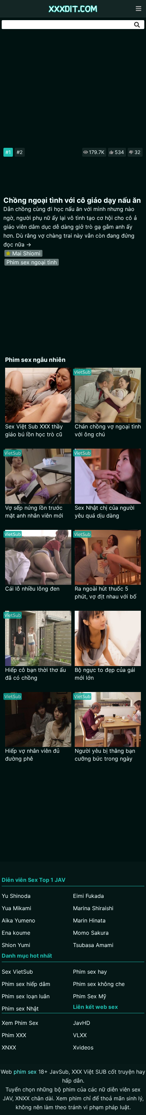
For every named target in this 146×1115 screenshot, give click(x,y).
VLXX (80, 1035)
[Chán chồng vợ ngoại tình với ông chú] (108, 395)
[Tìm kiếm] (137, 25)
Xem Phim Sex (20, 1022)
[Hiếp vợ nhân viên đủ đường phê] (38, 719)
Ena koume (16, 932)
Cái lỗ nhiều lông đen (32, 588)
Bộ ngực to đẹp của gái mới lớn (105, 673)
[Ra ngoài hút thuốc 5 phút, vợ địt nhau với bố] (108, 557)
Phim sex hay (90, 971)
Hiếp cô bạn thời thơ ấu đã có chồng (35, 673)
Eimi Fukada (88, 895)
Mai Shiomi (26, 253)
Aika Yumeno (18, 920)
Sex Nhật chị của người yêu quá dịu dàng (104, 511)
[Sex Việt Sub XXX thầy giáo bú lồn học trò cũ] (38, 395)
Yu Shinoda (16, 895)
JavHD (81, 1022)
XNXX (9, 1047)
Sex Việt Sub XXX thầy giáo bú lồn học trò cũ (34, 430)
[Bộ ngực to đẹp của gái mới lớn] (108, 638)
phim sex (25, 1071)
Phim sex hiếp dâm (26, 983)
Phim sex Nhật (20, 1008)
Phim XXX (14, 1035)
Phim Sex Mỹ (89, 996)
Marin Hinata (89, 920)
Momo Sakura (91, 932)
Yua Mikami (16, 908)
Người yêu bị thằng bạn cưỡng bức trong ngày (105, 754)
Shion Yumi (16, 945)
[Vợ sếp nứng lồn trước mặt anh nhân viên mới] (38, 476)
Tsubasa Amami (93, 945)
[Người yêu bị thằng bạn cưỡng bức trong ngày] (108, 719)
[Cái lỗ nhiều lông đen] (38, 557)
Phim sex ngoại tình (31, 262)
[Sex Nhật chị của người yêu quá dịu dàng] (108, 476)
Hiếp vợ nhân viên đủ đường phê (32, 754)
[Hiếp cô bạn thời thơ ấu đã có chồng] (38, 638)
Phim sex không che (99, 983)
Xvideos (83, 1047)
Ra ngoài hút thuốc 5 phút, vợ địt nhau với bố (105, 592)
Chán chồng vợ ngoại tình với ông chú (108, 430)
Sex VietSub (17, 971)
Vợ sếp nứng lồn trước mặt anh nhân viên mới (34, 511)
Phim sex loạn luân (26, 996)
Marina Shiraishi (93, 908)
